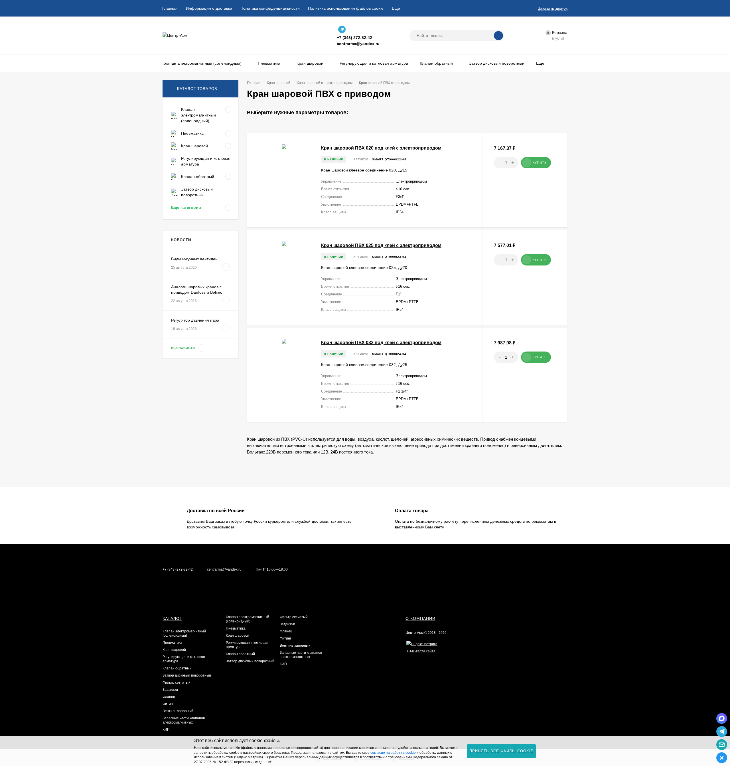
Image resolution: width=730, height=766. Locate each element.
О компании (420, 618)
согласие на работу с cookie (393, 753)
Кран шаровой (174, 650)
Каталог (172, 618)
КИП (166, 730)
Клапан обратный (177, 668)
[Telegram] (342, 29)
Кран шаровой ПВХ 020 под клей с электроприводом (381, 148)
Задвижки (170, 690)
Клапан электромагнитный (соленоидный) (184, 633)
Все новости (183, 348)
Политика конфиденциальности (270, 8)
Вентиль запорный (178, 711)
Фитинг (168, 704)
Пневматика (172, 643)
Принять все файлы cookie (501, 751)
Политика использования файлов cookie (346, 8)
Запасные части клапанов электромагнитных (184, 720)
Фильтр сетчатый (176, 683)
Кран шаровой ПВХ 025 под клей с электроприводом (381, 245)
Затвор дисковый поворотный (187, 675)
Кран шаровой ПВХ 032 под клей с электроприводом (381, 342)
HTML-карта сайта (420, 651)
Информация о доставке (209, 8)
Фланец (169, 697)
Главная (170, 8)
